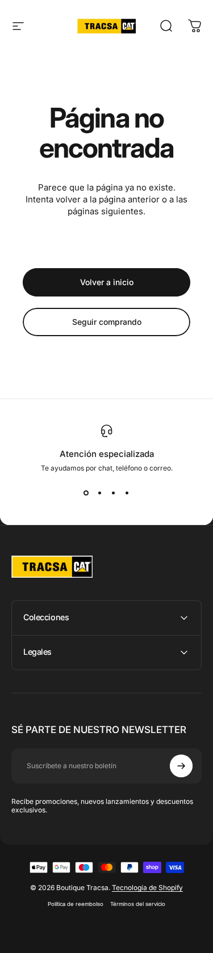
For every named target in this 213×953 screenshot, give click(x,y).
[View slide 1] (86, 492)
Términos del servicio (137, 904)
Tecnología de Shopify (147, 887)
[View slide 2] (100, 492)
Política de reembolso (75, 904)
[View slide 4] (127, 492)
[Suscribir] (181, 766)
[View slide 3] (113, 492)
